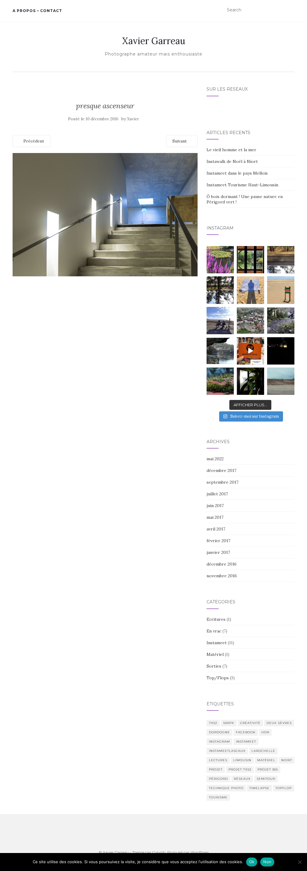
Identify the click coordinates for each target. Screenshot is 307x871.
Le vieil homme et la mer (231, 149)
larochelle (263, 751)
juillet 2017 (217, 494)
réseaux (242, 779)
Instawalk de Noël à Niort (232, 161)
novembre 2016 (222, 575)
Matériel (215, 654)
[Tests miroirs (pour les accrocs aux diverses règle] (280, 259)
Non (267, 861)
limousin (242, 760)
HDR (265, 732)
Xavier (133, 119)
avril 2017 (216, 529)
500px (228, 723)
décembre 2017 (221, 470)
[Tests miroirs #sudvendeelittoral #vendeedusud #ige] (250, 259)
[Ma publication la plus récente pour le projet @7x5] (220, 320)
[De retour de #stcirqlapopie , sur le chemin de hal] (220, 351)
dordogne (219, 732)
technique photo (226, 788)
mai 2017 (215, 517)
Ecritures (216, 619)
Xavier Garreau (153, 40)
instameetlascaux (227, 751)
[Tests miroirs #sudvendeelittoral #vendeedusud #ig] (220, 290)
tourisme (218, 797)
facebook (245, 732)
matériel (266, 760)
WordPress (199, 852)
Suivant (180, 141)
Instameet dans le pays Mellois (237, 173)
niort (286, 760)
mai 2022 (215, 458)
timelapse (259, 788)
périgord (218, 779)
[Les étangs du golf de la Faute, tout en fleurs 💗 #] (220, 259)
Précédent (33, 141)
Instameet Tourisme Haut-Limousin (242, 185)
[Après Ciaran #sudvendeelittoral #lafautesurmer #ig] (280, 381)
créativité (250, 723)
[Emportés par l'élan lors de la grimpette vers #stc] (250, 320)
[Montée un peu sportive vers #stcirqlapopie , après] (280, 320)
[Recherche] (290, 10)
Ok (252, 861)
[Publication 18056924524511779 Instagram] (250, 351)
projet (215, 769)
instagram (219, 741)
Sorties (214, 666)
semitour (266, 779)
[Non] (300, 862)
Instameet (217, 642)
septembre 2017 (222, 482)
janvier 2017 (218, 552)
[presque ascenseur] (105, 214)
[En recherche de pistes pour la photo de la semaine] (280, 351)
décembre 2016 (222, 564)
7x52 (213, 723)
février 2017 (218, 540)
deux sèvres (279, 723)
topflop (284, 788)
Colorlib (158, 852)
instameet (246, 741)
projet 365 (268, 769)
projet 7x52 (240, 769)
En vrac (214, 631)
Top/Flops (218, 677)
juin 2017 (215, 505)
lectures (218, 760)
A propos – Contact (37, 10)
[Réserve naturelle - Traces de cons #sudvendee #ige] (280, 290)
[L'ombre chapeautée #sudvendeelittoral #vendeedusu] (250, 290)
